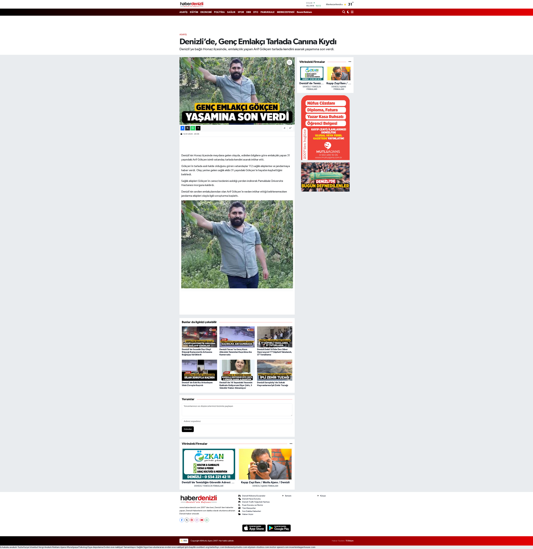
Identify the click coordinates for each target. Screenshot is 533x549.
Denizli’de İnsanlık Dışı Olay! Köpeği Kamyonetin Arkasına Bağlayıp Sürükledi (197, 352)
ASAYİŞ (183, 12)
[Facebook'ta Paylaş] (182, 128)
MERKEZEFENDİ (285, 12)
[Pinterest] (191, 520)
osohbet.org (202, 547)
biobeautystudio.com (236, 547)
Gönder (188, 429)
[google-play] (279, 528)
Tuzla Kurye (23, 547)
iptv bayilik (190, 547)
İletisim (288, 496)
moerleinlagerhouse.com (302, 547)
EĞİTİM (194, 12)
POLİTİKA (219, 12)
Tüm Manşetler (249, 508)
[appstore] (254, 528)
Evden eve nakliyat (113, 547)
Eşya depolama (95, 547)
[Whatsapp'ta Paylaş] (192, 128)
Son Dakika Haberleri (251, 511)
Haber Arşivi (247, 514)
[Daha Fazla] (198, 128)
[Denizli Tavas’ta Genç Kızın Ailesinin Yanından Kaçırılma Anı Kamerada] (237, 337)
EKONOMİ (206, 12)
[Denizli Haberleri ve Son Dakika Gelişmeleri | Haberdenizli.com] (191, 4)
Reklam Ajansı (59, 547)
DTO (255, 12)
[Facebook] (181, 520)
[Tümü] (291, 444)
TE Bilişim (349, 541)
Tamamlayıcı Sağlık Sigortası (138, 547)
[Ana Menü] (352, 12)
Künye (323, 496)
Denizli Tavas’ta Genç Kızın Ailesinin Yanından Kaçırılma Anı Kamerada (235, 352)
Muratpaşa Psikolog (77, 547)
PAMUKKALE (268, 12)
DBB (248, 12)
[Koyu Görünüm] (348, 12)
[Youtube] (201, 520)
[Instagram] (196, 520)
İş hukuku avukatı (8, 547)
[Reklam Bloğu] (325, 127)
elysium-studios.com (258, 547)
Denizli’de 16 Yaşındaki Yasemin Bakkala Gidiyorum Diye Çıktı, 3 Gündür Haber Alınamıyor (235, 385)
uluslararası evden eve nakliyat (168, 547)
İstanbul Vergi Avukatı (41, 547)
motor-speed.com (279, 547)
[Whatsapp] (206, 520)
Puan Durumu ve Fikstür (252, 505)
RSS (185, 541)
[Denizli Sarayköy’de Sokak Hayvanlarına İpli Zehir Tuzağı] (274, 370)
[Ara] (344, 12)
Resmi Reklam (304, 12)
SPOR (241, 12)
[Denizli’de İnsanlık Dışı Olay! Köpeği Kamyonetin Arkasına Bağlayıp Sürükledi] (199, 337)
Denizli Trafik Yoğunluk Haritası (256, 502)
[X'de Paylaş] (187, 128)
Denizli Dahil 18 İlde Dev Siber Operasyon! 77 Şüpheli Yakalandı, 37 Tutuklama (274, 352)
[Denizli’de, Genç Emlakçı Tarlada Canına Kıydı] (237, 91)
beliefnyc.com (217, 547)
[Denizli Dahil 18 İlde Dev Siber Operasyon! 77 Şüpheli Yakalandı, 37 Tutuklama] (274, 337)
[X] (186, 520)
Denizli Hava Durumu (251, 499)
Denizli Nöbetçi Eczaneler (253, 496)
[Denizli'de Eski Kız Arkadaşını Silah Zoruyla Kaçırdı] (199, 370)
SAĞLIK (231, 12)
